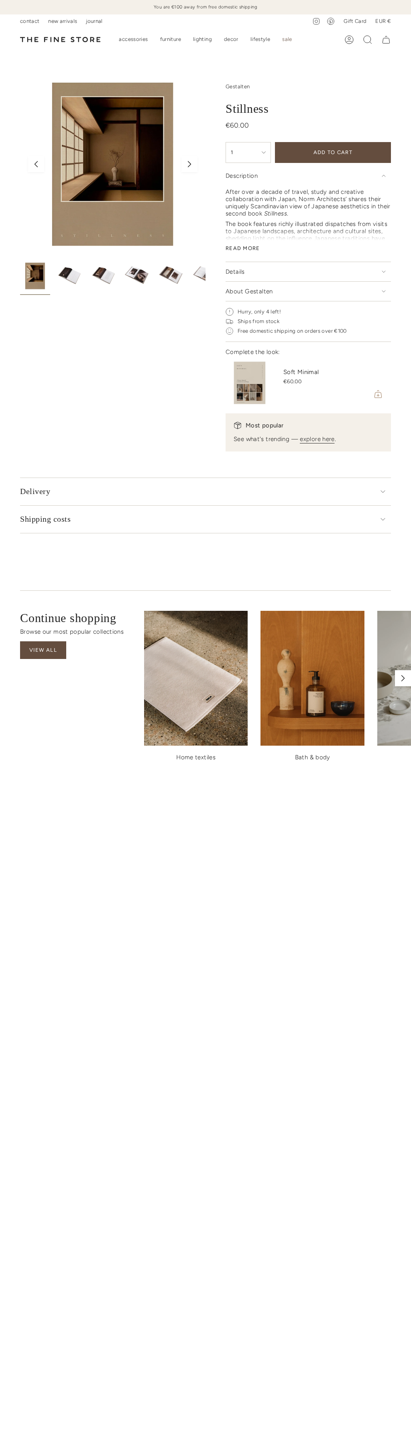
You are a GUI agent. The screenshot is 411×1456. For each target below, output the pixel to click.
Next (189, 164)
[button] (133, 39)
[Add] (378, 394)
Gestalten (238, 86)
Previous (36, 164)
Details (235, 271)
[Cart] (386, 40)
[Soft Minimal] (250, 383)
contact (29, 21)
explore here (317, 439)
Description (242, 175)
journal (94, 21)
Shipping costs (45, 518)
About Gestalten (249, 291)
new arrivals (62, 21)
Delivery (35, 491)
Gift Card (355, 21)
